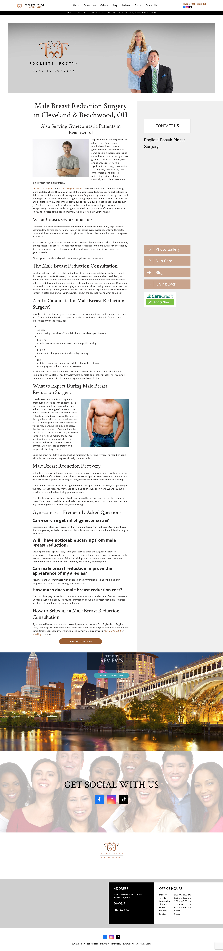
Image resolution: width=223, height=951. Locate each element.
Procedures (90, 5)
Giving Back (166, 284)
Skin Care (164, 260)
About (76, 5)
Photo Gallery (168, 249)
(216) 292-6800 (198, 3)
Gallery (104, 5)
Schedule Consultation (80, 641)
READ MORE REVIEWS (111, 675)
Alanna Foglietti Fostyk (71, 188)
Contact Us (151, 5)
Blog (114, 5)
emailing (37, 634)
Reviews (125, 5)
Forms (138, 5)
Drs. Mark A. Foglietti (43, 188)
